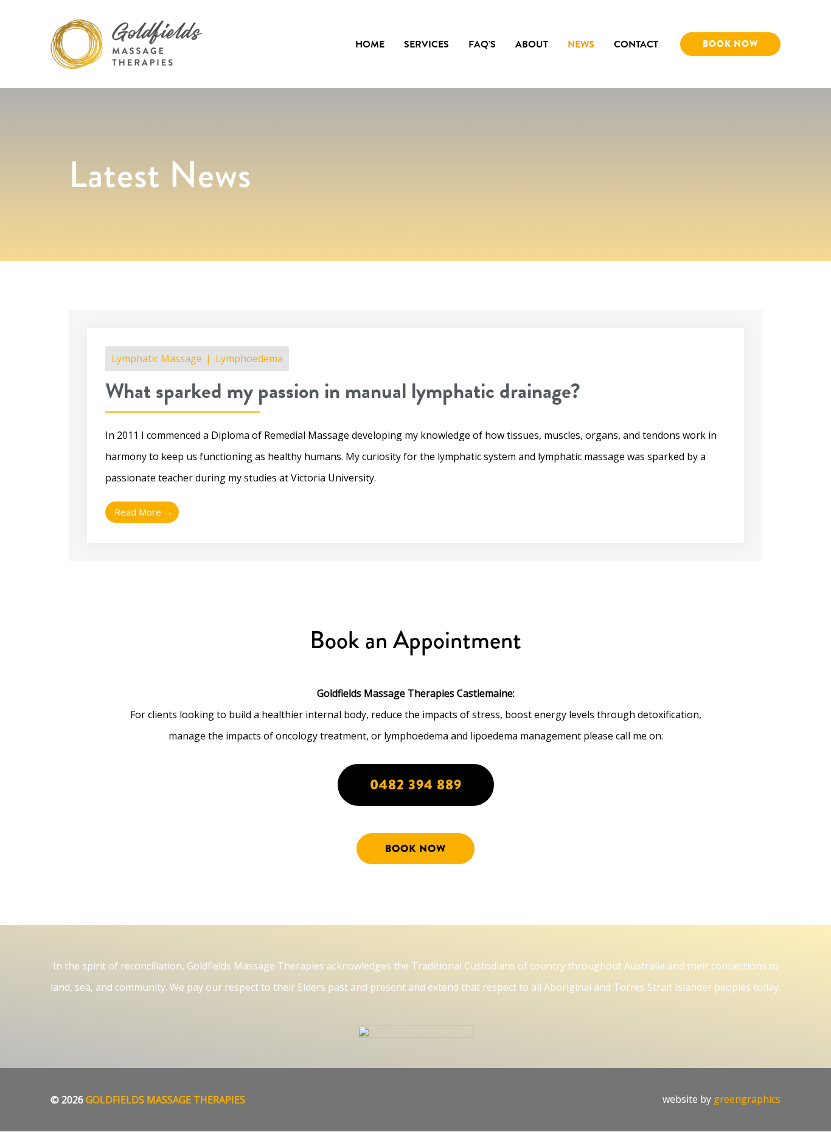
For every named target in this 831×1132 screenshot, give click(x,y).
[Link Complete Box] (415, 435)
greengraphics (747, 1099)
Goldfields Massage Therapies (165, 1099)
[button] (730, 44)
